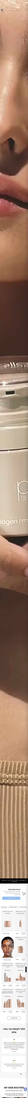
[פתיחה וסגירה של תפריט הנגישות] (2, 10)
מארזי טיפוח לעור (12, 907)
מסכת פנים (3, 907)
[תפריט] (26, 2)
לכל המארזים (14, 1018)
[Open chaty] (25, 1089)
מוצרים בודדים (23, 907)
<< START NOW (11, 898)
